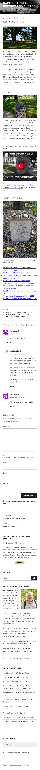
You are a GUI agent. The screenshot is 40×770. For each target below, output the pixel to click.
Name (6, 462)
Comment (7, 426)
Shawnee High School (17, 713)
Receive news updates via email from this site (19, 502)
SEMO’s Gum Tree (22, 673)
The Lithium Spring (25, 682)
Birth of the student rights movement (16, 281)
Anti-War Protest (13, 312)
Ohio (8, 309)
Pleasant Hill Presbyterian (25, 717)
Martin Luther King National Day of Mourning (19, 283)
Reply (12, 343)
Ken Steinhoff (21, 18)
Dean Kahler (27, 312)
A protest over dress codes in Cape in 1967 (18, 296)
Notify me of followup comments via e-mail (18, 458)
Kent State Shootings (15, 314)
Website (6, 484)
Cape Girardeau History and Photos (19, 5)
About (5, 765)
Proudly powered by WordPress (19, 765)
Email (5, 473)
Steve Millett (8, 677)
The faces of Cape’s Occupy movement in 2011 (20, 299)
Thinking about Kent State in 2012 (15, 273)
